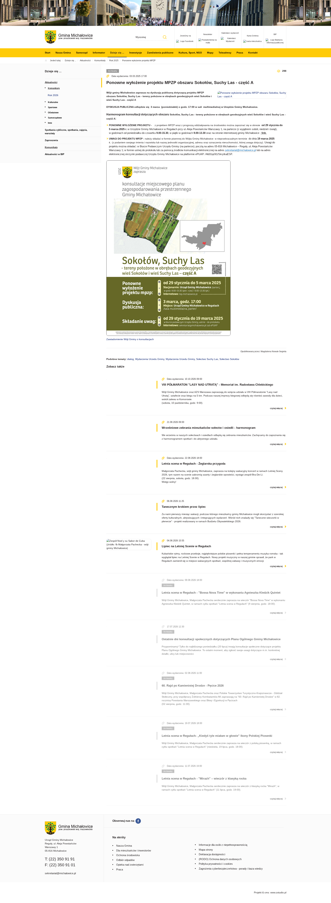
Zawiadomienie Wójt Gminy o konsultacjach (130, 339)
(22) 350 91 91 (62, 859)
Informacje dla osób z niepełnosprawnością (223, 844)
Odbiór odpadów (125, 860)
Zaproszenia (51, 140)
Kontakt (253, 52)
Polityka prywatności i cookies (216, 863)
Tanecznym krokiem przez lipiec (184, 506)
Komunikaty (54, 88)
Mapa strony (206, 849)
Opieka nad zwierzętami (129, 864)
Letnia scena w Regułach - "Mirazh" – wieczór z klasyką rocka (204, 778)
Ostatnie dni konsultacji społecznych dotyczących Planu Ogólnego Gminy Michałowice (221, 639)
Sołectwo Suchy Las (207, 359)
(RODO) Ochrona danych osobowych (220, 859)
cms (266, 892)
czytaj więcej (276, 408)
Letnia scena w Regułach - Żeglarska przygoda (193, 463)
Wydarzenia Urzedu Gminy (149, 359)
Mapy (210, 52)
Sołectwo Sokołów (229, 359)
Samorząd (82, 52)
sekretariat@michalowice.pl (240, 150)
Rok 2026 (53, 95)
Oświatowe (53, 112)
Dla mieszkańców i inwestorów (133, 850)
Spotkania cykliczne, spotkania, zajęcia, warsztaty (66, 132)
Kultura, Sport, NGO (190, 52)
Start (47, 52)
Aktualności (51, 82)
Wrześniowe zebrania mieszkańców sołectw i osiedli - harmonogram (208, 427)
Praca (240, 52)
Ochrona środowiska (128, 855)
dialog (130, 359)
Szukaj (164, 37)
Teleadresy (225, 52)
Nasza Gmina (63, 52)
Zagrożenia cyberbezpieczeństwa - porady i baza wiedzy (231, 868)
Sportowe (52, 107)
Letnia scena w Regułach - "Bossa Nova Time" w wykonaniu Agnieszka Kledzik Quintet (221, 592)
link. (264, 132)
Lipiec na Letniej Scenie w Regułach (186, 546)
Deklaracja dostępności (212, 854)
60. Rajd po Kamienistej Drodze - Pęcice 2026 (193, 685)
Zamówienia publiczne (160, 52)
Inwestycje (135, 52)
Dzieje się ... (117, 52)
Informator (99, 52)
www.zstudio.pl (278, 892)
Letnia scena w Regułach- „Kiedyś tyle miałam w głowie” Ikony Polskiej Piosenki (217, 735)
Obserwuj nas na (123, 820)
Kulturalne (53, 102)
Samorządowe (55, 118)
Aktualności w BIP (54, 154)
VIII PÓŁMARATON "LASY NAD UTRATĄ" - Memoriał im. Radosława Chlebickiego (217, 384)
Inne (50, 123)
